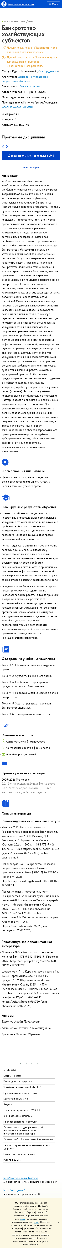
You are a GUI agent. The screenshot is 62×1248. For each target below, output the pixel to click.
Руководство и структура (17, 1081)
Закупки (7, 1104)
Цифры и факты (12, 1075)
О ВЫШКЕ (10, 1069)
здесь (22, 1219)
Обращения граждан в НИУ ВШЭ (21, 1110)
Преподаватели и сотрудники (20, 1093)
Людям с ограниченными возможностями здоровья (26, 1146)
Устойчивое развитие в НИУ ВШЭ (22, 1087)
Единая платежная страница (19, 1154)
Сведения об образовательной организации (28, 1139)
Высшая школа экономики (21, 3)
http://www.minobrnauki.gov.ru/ (20, 1177)
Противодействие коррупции (20, 1121)
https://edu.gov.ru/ (14, 1190)
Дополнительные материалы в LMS (31, 155)
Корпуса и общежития (15, 1098)
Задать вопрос (31, 167)
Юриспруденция (48, 71)
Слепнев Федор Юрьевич (17, 107)
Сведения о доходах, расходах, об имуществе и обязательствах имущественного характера (23, 1130)
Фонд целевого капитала (17, 1115)
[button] (21, 1063)
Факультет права (30, 86)
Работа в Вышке (12, 1159)
